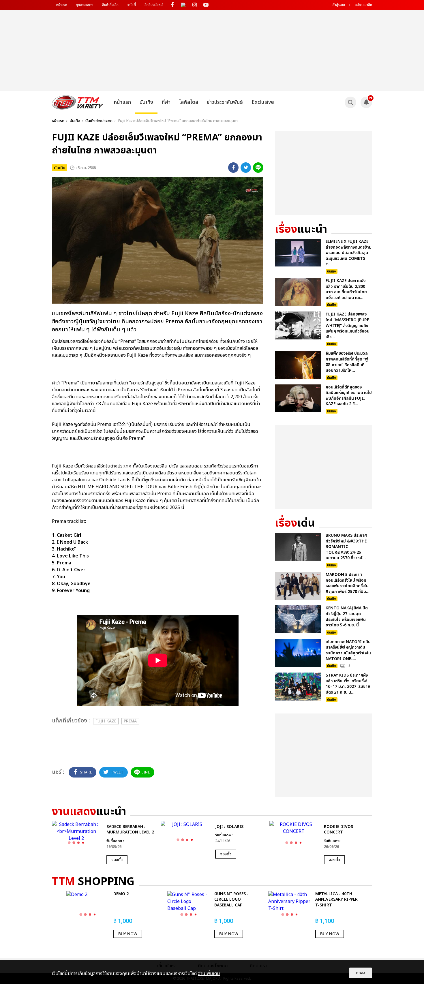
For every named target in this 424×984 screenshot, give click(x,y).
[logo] (78, 102)
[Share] (233, 167)
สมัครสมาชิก (363, 4)
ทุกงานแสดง (84, 4)
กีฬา (166, 102)
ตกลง (360, 973)
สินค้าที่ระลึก (110, 4)
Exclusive (263, 102)
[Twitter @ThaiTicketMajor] (183, 5)
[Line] (258, 167)
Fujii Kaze (105, 721)
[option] (103, 842)
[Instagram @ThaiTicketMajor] (195, 5)
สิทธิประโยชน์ (154, 4)
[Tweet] (246, 167)
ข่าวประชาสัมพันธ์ (225, 102)
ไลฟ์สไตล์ (188, 102)
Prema (130, 721)
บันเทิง (146, 102)
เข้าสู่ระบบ (338, 4)
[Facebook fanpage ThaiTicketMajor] (172, 5)
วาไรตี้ (131, 4)
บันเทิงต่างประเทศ (98, 120)
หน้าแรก (61, 4)
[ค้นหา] (350, 102)
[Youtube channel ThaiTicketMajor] (206, 5)
